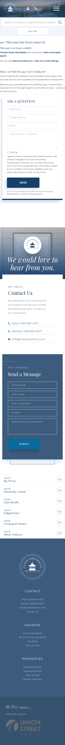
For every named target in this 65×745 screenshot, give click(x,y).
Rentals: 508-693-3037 (27, 331)
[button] (60, 22)
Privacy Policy (39, 172)
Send (23, 182)
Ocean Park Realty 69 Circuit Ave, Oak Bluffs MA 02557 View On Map (32, 639)
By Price (10, 481)
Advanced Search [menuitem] (32, 667)
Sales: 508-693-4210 (25, 323)
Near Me (32, 31)
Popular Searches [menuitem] (32, 679)
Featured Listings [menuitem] (32, 671)
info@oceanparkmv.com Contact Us (33, 609)
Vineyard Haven (15, 524)
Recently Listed (15, 491)
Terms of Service (30, 194)
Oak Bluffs (11, 502)
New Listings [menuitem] (32, 675)
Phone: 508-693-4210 (33, 599)
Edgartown (12, 513)
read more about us (22, 61)
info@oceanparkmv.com (28, 339)
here (44, 84)
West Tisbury (13, 534)
